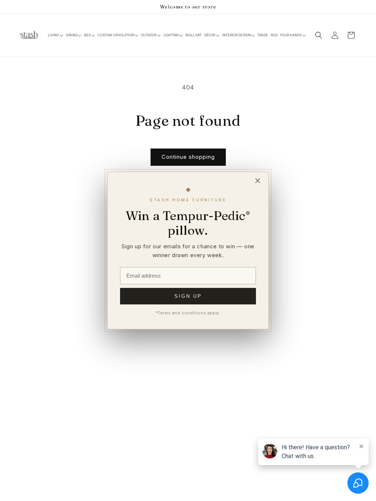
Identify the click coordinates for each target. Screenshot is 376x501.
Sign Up (188, 296)
